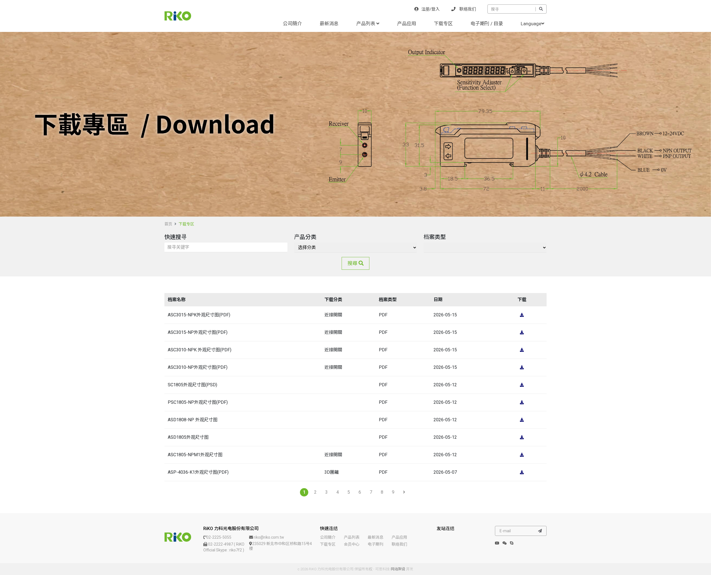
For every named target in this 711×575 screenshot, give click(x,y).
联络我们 (467, 9)
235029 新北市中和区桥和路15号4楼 (280, 546)
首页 (168, 224)
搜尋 (353, 263)
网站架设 (398, 569)
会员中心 (351, 544)
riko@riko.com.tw (268, 537)
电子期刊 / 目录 (486, 23)
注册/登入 (430, 9)
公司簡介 (292, 23)
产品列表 (366, 23)
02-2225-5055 (218, 537)
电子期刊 (375, 544)
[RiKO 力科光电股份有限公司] (177, 537)
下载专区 (443, 23)
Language (531, 23)
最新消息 (329, 23)
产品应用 (406, 23)
